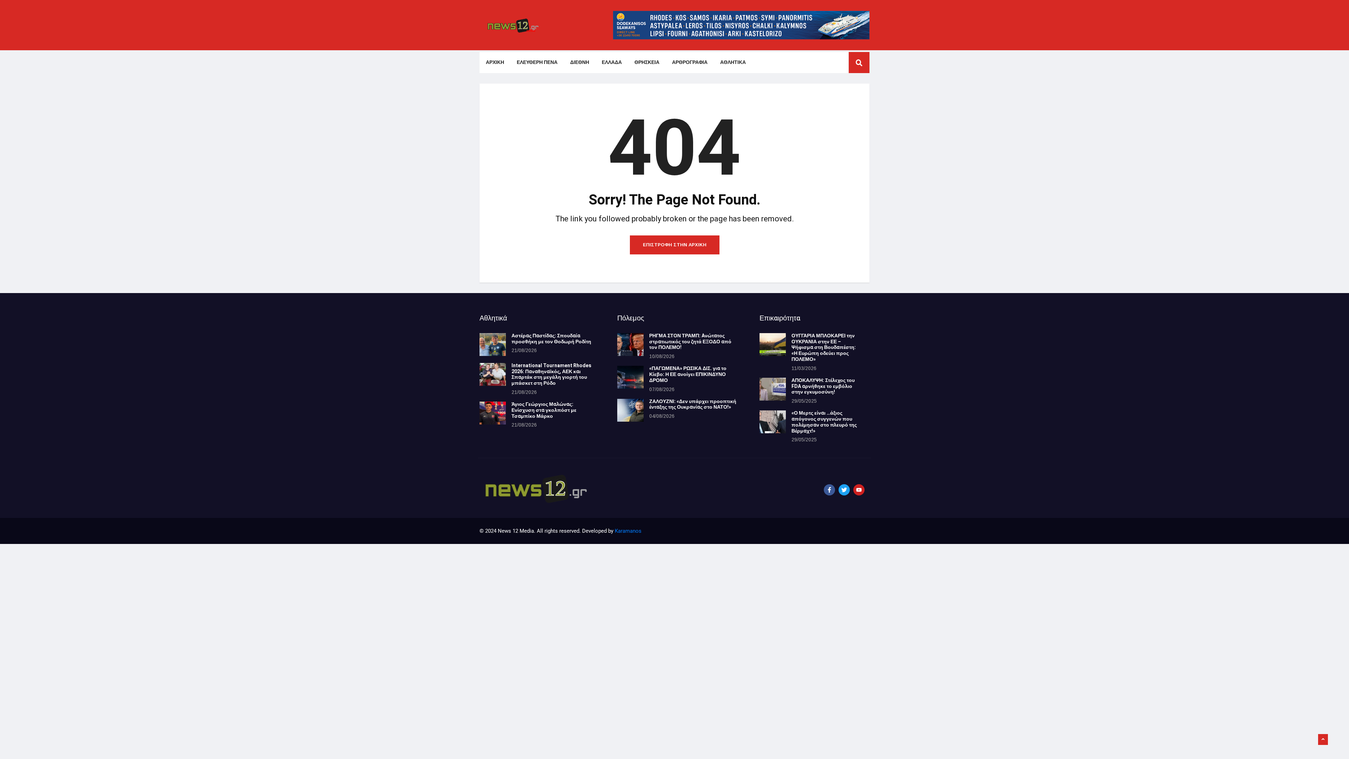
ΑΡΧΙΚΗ (495, 62)
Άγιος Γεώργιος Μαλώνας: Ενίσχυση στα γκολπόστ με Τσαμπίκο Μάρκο (543, 410)
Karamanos (628, 531)
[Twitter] (844, 489)
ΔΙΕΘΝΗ (579, 62)
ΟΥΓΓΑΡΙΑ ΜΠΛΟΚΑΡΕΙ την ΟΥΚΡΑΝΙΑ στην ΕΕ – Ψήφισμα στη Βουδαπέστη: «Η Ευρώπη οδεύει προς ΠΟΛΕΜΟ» (823, 347)
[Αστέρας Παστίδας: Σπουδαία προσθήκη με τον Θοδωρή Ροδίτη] (493, 344)
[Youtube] (859, 489)
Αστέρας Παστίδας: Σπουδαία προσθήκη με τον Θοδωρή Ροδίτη (551, 338)
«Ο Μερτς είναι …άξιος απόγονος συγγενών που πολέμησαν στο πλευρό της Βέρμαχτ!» (824, 421)
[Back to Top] (1323, 739)
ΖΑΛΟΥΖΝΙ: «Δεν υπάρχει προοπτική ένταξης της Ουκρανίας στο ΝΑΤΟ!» (692, 404)
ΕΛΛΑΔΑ (612, 62)
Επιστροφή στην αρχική (674, 244)
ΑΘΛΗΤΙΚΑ (733, 62)
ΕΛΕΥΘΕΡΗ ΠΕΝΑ (537, 62)
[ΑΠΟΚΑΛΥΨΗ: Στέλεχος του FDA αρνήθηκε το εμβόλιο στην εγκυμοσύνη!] (773, 389)
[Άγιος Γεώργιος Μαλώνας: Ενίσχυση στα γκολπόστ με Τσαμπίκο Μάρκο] (493, 413)
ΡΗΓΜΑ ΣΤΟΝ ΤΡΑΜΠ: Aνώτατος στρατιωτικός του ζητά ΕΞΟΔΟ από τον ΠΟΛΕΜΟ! (690, 341)
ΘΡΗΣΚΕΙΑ (646, 62)
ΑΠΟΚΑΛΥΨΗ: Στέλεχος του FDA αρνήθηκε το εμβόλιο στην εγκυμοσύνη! (823, 386)
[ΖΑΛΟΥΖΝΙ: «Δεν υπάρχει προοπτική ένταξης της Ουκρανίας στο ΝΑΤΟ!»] (630, 410)
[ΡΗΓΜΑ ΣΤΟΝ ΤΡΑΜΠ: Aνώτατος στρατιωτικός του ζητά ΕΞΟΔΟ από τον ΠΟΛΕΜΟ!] (630, 344)
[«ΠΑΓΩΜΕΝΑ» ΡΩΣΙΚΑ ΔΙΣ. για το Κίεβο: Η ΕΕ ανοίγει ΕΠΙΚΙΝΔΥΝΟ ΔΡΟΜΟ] (630, 377)
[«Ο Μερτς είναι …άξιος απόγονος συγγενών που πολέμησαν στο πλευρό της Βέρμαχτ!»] (773, 421)
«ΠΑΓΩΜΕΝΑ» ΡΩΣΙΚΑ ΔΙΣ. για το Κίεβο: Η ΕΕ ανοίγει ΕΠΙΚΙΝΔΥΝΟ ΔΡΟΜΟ (687, 374)
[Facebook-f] (829, 489)
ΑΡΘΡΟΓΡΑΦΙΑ (690, 62)
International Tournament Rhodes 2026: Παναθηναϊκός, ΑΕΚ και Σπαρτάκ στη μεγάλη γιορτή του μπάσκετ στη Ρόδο (551, 374)
